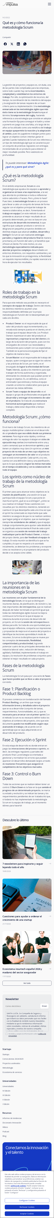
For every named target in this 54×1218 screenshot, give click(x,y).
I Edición (6, 1104)
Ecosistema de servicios (12, 1072)
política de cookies (18, 1186)
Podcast (6, 1131)
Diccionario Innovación (12, 1122)
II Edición (6, 1099)
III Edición (6, 1095)
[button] (48, 4)
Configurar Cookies (27, 1200)
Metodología (8, 1068)
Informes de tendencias (12, 1118)
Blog (4, 1136)
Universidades (8, 1086)
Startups (6, 1054)
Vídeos (5, 1127)
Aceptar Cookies (27, 1213)
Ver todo (27, 983)
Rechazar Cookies (27, 1207)
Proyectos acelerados (11, 1063)
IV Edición (6, 1091)
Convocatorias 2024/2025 (13, 1059)
